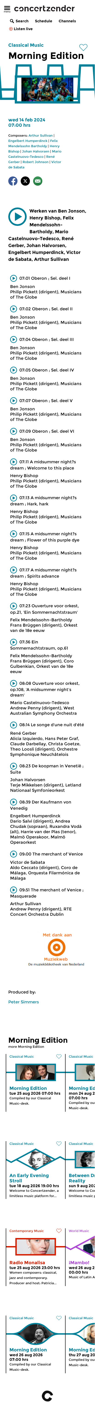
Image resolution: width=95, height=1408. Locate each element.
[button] (17, 216)
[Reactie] (37, 181)
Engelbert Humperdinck (27, 141)
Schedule (43, 21)
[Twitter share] (25, 181)
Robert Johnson (36, 162)
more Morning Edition (26, 1047)
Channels (67, 21)
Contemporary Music (26, 1231)
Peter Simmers (23, 1002)
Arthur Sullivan (41, 135)
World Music (79, 1231)
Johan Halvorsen (35, 151)
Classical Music (26, 45)
